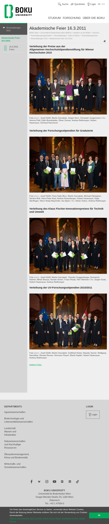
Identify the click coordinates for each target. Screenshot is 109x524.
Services (96, 33)
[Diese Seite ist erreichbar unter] (105, 41)
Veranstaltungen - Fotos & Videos (67, 36)
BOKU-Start (33, 33)
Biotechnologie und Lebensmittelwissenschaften (18, 420)
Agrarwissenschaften (14, 412)
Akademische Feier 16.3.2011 (61, 39)
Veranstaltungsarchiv (90, 36)
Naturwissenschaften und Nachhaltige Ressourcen (14, 444)
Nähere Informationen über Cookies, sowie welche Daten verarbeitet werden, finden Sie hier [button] (47, 519)
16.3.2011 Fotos (13, 48)
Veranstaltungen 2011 (13, 29)
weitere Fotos (35, 365)
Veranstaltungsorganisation (41, 36)
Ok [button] (99, 515)
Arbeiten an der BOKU (82, 33)
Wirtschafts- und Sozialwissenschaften (15, 465)
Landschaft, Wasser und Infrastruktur (10, 431)
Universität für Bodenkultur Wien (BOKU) (56, 33)
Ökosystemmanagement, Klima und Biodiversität (16, 456)
